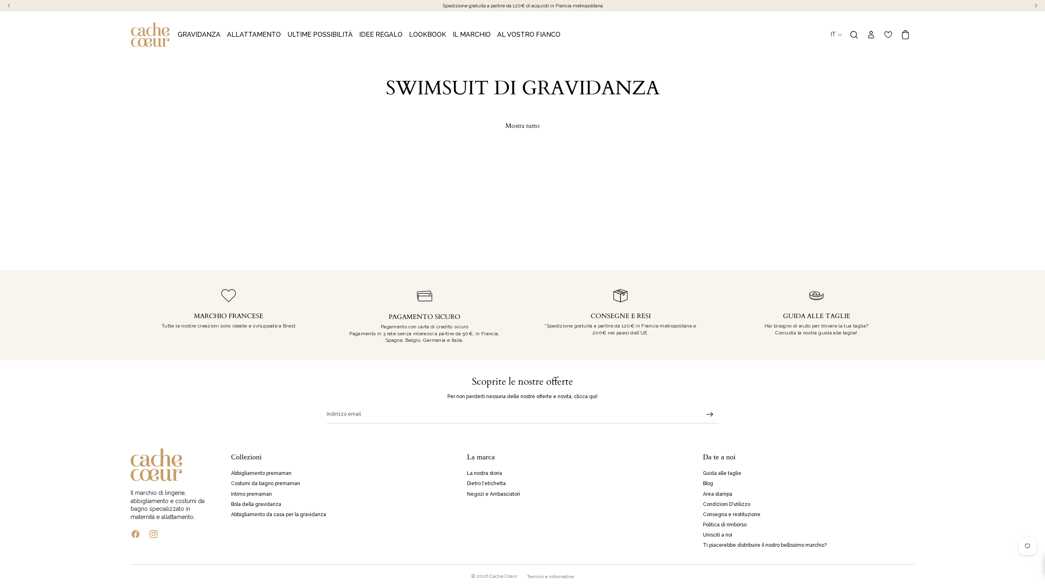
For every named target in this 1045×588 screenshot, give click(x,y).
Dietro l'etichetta (486, 483)
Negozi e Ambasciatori (493, 494)
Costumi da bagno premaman (265, 483)
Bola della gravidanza (256, 504)
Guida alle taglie (722, 473)
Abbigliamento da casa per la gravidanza (278, 514)
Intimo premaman (251, 494)
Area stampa (717, 494)
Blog (708, 483)
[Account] (871, 35)
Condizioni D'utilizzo (726, 504)
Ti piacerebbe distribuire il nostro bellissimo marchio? (765, 545)
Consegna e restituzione (731, 514)
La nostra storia (484, 473)
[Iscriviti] (709, 414)
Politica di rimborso (725, 525)
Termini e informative (550, 576)
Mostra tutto (522, 125)
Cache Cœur (503, 576)
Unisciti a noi (717, 535)
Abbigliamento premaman (261, 473)
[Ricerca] (854, 35)
